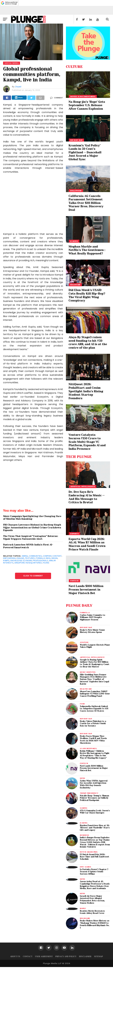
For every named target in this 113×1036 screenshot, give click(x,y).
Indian (54, 558)
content (57, 556)
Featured (30, 558)
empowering (9, 558)
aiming (25, 556)
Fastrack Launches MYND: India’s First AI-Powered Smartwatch (28, 546)
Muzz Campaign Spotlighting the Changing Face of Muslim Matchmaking (32, 517)
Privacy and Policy (65, 956)
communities (35, 556)
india (48, 558)
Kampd (6, 560)
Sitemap (98, 956)
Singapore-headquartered (28, 563)
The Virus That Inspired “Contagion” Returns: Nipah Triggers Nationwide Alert (30, 537)
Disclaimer (85, 956)
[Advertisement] (33, 205)
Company (47, 556)
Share (20, 98)
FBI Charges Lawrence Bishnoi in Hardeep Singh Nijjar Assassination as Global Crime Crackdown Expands (32, 527)
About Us (15, 956)
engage (20, 558)
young (46, 563)
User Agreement (44, 956)
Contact (27, 956)
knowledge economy (21, 560)
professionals (40, 560)
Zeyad (18, 86)
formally (40, 558)
